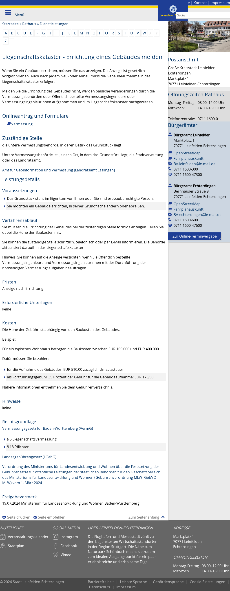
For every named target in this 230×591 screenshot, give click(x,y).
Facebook (69, 545)
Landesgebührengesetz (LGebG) (29, 456)
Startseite (10, 23)
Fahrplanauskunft (188, 158)
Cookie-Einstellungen (207, 581)
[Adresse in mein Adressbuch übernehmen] (170, 134)
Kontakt (200, 2)
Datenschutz (99, 586)
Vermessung (22, 123)
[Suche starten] (227, 15)
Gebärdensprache (168, 581)
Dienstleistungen (54, 23)
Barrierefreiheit (101, 581)
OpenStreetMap (187, 153)
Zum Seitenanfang (143, 517)
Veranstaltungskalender (28, 536)
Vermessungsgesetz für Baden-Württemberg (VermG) (47, 428)
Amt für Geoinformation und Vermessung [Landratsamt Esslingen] (58, 170)
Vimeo (66, 554)
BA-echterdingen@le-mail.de (197, 214)
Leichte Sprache (133, 581)
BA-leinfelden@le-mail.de (194, 163)
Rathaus (29, 23)
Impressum (220, 2)
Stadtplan (16, 545)
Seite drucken (18, 517)
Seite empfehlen (51, 517)
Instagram (69, 536)
